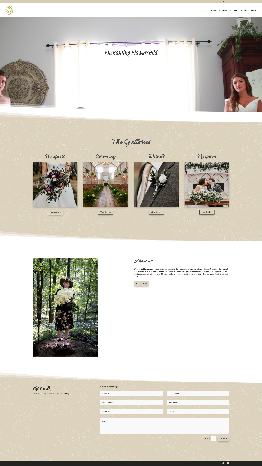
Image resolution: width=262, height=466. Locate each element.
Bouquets (223, 10)
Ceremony (234, 10)
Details (244, 10)
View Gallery (55, 212)
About (213, 10)
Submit (223, 438)
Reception (254, 10)
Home (205, 10)
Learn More (141, 283)
